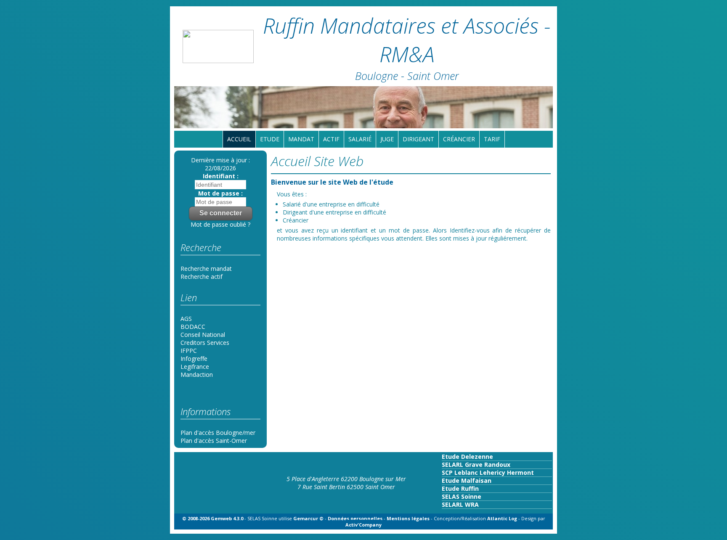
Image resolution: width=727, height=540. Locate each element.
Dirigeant (418, 139)
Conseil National (202, 335)
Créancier (459, 139)
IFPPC (188, 351)
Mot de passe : (220, 193)
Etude (269, 139)
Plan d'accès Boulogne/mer (217, 433)
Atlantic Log (502, 518)
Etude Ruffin (460, 488)
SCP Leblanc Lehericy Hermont (488, 472)
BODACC (192, 327)
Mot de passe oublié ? (220, 224)
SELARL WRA (460, 504)
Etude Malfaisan (466, 480)
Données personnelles (355, 518)
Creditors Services (204, 343)
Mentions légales (408, 518)
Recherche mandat (206, 269)
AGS (186, 319)
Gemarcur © (308, 518)
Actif (331, 139)
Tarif (492, 139)
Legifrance (194, 367)
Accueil (239, 139)
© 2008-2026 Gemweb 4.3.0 (212, 518)
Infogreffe (193, 359)
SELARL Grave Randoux (476, 465)
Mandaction (196, 375)
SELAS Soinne (461, 496)
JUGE (387, 139)
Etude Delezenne (467, 457)
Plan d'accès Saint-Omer (213, 441)
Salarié (359, 139)
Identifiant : (221, 176)
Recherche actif (201, 277)
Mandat (301, 139)
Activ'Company (363, 524)
